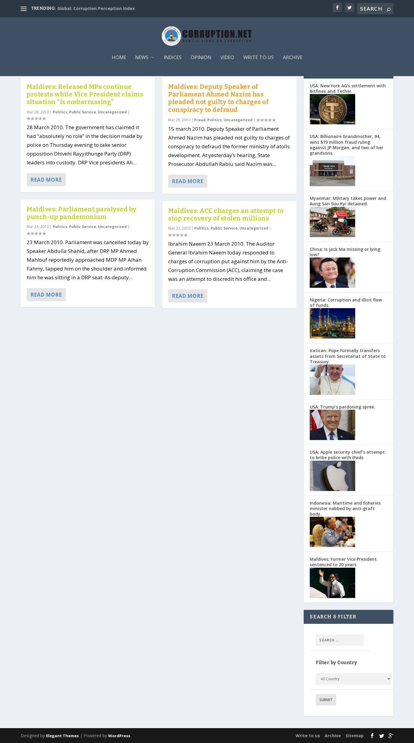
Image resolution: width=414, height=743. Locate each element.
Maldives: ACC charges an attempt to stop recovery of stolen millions (226, 214)
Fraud (199, 120)
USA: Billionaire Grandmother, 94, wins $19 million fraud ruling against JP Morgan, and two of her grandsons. (346, 144)
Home (119, 58)
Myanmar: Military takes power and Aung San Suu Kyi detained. (348, 201)
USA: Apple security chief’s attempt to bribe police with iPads (347, 454)
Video (227, 58)
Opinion (201, 58)
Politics (60, 112)
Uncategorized (112, 112)
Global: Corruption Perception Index (96, 8)
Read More (46, 179)
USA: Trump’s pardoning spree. (342, 407)
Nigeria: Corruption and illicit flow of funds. (346, 302)
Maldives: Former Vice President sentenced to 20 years (343, 561)
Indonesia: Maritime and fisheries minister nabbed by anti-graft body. (345, 508)
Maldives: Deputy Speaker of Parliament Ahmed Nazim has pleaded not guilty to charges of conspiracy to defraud (218, 98)
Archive (292, 58)
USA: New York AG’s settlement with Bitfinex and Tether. (348, 88)
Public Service (82, 112)
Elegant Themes (62, 735)
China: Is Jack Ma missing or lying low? (345, 251)
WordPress (119, 735)
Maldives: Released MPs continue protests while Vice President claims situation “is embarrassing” (85, 94)
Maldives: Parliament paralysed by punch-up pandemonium (82, 213)
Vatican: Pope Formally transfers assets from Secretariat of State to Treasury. (348, 356)
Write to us (258, 58)
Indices (173, 58)
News (142, 58)
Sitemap (355, 735)
